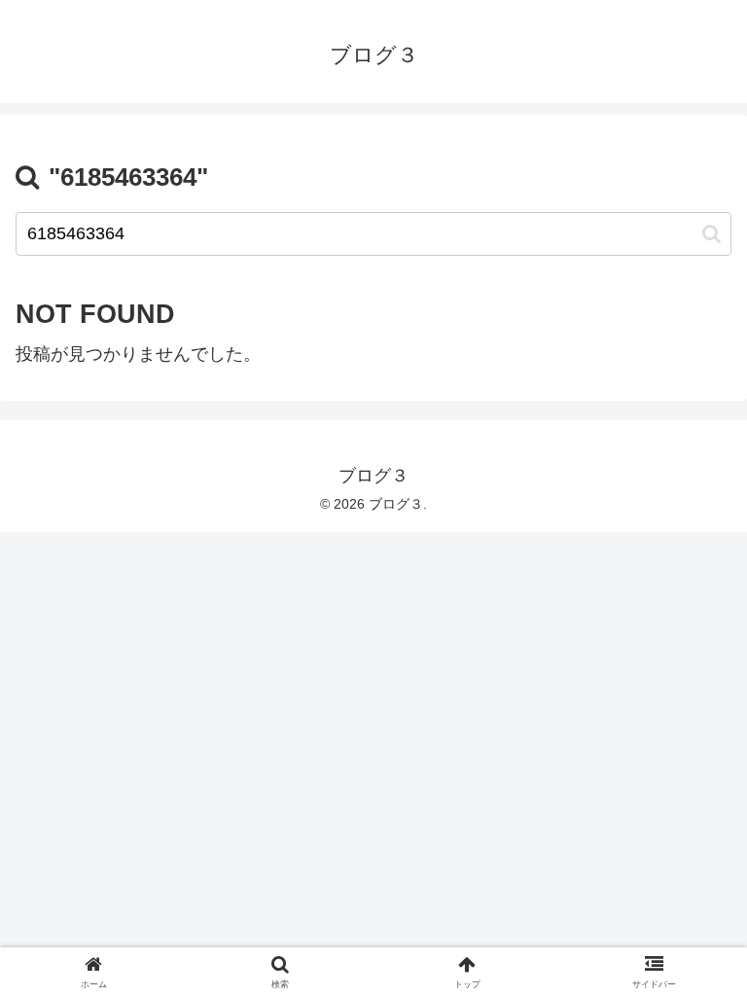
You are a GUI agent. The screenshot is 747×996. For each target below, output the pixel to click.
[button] (711, 234)
